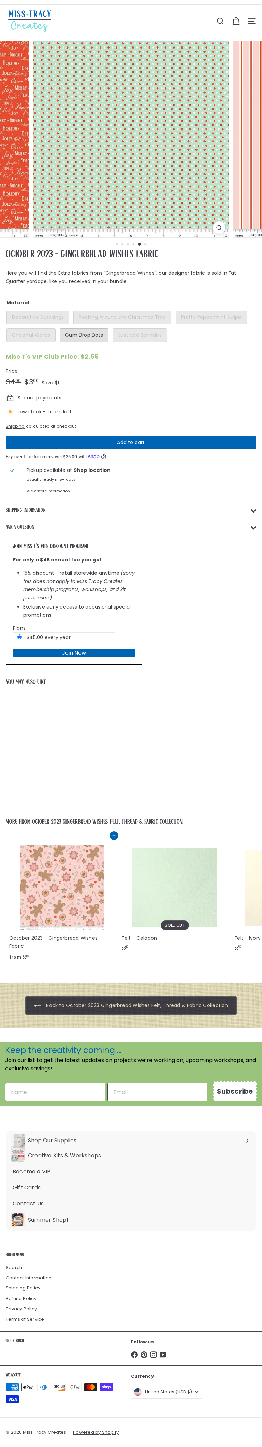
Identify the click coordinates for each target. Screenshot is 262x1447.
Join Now (74, 653)
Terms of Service (25, 1319)
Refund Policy (21, 1298)
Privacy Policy (21, 1309)
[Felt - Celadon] (175, 895)
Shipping (15, 426)
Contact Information (29, 1277)
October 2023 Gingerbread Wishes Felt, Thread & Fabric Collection (107, 822)
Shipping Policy (23, 1288)
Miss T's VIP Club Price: (52, 356)
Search (14, 1267)
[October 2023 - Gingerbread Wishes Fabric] (48, 748)
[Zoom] (219, 227)
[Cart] (236, 21)
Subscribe (235, 1091)
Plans (19, 628)
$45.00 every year (48, 637)
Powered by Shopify (96, 1432)
